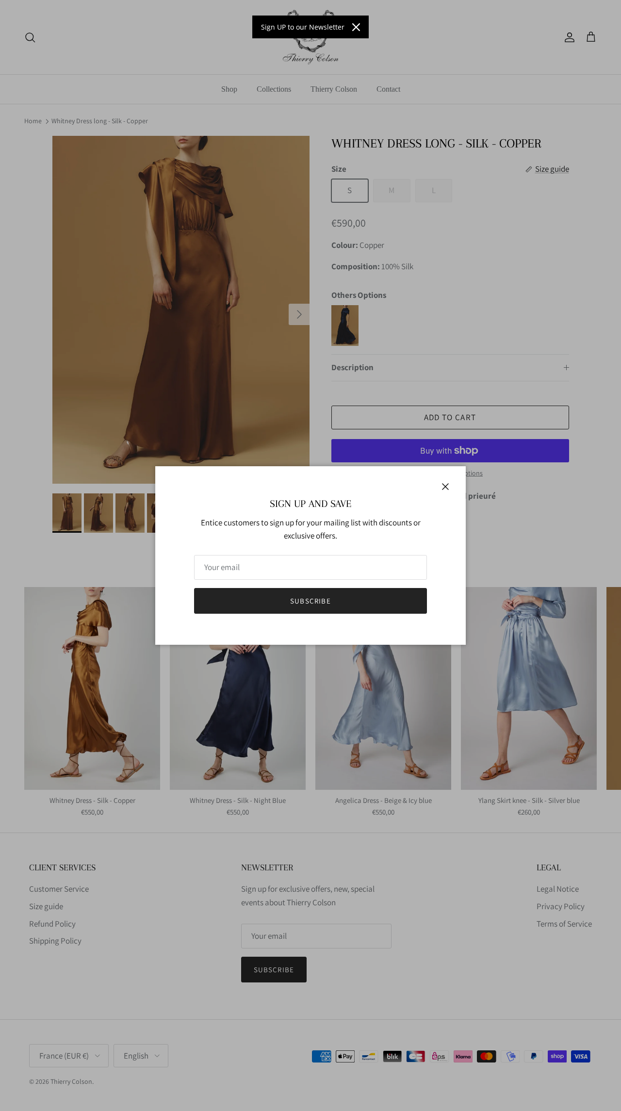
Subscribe (310, 600)
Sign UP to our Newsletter (302, 27)
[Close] (356, 27)
